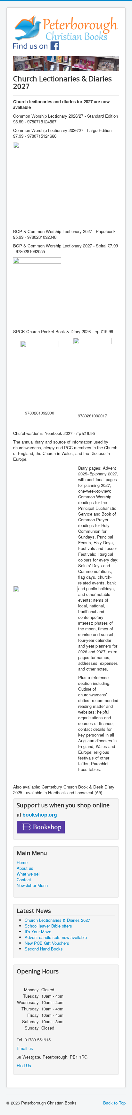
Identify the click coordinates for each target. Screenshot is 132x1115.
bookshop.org (39, 814)
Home (22, 862)
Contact (24, 880)
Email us (25, 1048)
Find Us (24, 1065)
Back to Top (114, 1103)
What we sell (28, 874)
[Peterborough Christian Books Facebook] (36, 45)
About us (25, 868)
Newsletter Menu (32, 885)
